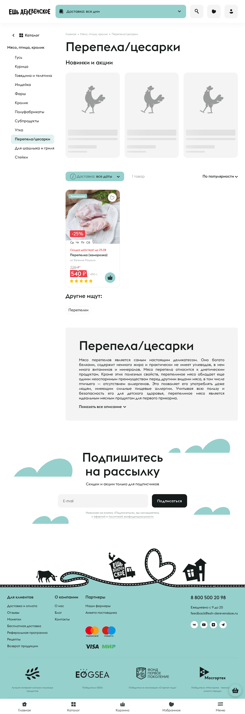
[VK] (194, 624)
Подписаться (169, 501)
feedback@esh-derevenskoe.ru (214, 613)
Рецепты (14, 639)
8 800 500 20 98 (208, 597)
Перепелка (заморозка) (88, 255)
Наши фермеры (98, 606)
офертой (100, 516)
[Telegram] (223, 624)
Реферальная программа (27, 633)
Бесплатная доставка (24, 626)
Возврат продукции (22, 646)
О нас (59, 606)
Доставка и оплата (22, 606)
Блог (58, 612)
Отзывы (13, 612)
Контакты (62, 619)
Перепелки (78, 310)
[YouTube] (203, 624)
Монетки (14, 619)
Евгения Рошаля (84, 260)
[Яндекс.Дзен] (213, 624)
